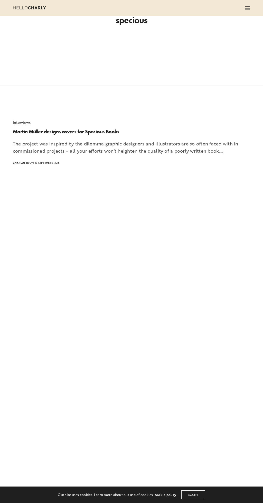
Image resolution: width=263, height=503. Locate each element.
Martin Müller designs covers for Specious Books (66, 131)
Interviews (22, 122)
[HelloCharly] (29, 8)
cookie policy (165, 494)
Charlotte (21, 163)
